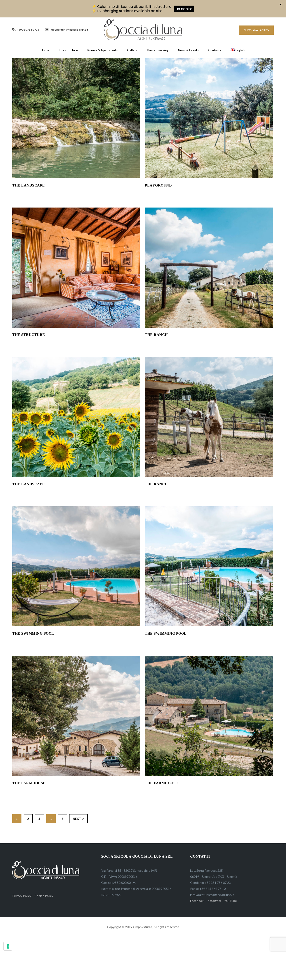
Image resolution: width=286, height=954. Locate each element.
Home (45, 50)
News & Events (188, 50)
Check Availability (256, 30)
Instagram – (215, 901)
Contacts (214, 50)
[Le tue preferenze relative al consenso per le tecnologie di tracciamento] (8, 946)
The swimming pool (33, 633)
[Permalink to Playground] (209, 177)
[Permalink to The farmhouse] (76, 775)
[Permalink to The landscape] (76, 177)
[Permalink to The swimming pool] (76, 625)
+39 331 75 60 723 (28, 29)
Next (77, 818)
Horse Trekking (157, 50)
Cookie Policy (43, 896)
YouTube (230, 901)
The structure (68, 50)
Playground (158, 185)
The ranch (156, 335)
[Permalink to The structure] (76, 326)
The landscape (28, 185)
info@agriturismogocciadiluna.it (68, 29)
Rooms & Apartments (102, 50)
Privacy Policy (21, 896)
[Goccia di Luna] (143, 29)
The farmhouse (29, 783)
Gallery (132, 50)
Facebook (197, 901)
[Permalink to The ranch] (209, 326)
